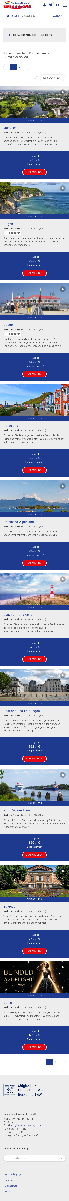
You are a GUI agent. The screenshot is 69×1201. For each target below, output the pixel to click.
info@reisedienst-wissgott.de (26, 1125)
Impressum (10, 1180)
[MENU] (65, 5)
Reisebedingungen (14, 1174)
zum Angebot (34, 172)
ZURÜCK (57, 15)
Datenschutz (11, 1186)
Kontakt (8, 1191)
